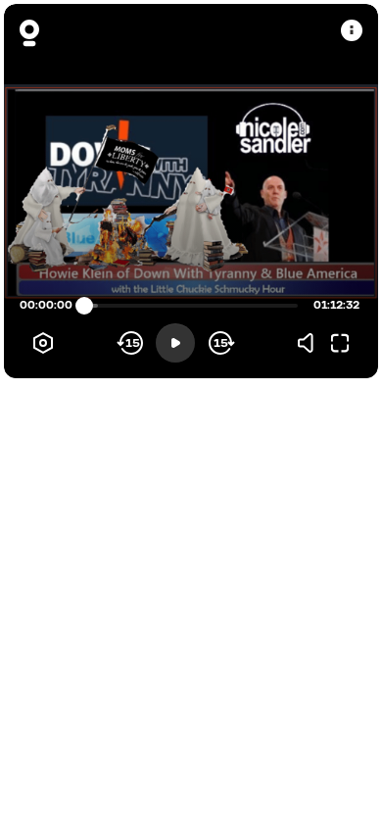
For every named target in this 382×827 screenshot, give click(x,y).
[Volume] (310, 343)
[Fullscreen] (340, 343)
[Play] (175, 343)
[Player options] (43, 343)
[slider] (84, 306)
